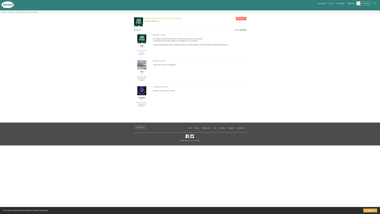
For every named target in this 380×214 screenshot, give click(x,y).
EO (375, 3)
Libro (215, 128)
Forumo (4, 12)
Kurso (331, 3)
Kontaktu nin (240, 128)
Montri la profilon (142, 50)
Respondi (241, 19)
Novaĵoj (10, 12)
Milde (148, 21)
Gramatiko (341, 3)
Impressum (197, 140)
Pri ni (190, 128)
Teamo (197, 128)
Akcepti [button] (370, 210)
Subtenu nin (206, 128)
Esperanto (139, 127)
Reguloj (230, 128)
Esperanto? (322, 3)
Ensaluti (366, 3)
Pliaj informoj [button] (43, 210)
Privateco (222, 128)
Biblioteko (351, 3)
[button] (358, 3)
